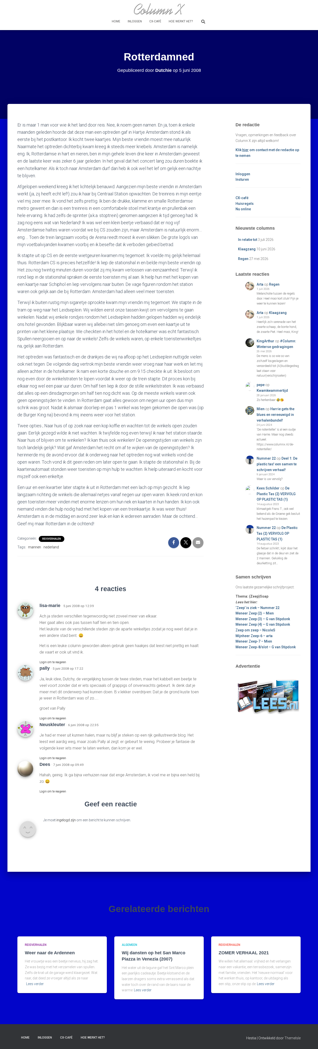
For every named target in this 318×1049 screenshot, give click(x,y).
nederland (51, 547)
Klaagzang (247, 249)
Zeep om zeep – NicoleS (255, 630)
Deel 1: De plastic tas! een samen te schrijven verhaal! (277, 464)
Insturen (242, 179)
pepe (261, 385)
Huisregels (245, 204)
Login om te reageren (53, 662)
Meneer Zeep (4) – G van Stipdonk (263, 624)
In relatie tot (247, 240)
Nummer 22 (266, 458)
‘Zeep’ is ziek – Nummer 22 (257, 608)
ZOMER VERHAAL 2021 (244, 952)
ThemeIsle (292, 1038)
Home (116, 21)
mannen (34, 547)
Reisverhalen (51, 538)
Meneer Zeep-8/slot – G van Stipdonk (266, 647)
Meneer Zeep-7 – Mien (254, 641)
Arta (260, 284)
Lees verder (35, 984)
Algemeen (129, 945)
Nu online (243, 209)
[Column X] (159, 8)
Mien (261, 409)
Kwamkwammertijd (272, 391)
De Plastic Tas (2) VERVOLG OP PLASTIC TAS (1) (276, 493)
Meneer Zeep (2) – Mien (255, 613)
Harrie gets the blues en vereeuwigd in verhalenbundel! (275, 414)
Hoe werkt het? (181, 21)
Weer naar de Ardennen (50, 952)
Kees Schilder (268, 488)
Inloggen (135, 21)
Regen (243, 259)
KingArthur (265, 341)
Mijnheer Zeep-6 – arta (254, 636)
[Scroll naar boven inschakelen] (308, 1039)
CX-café (155, 21)
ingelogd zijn (66, 820)
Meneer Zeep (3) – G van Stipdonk (263, 619)
